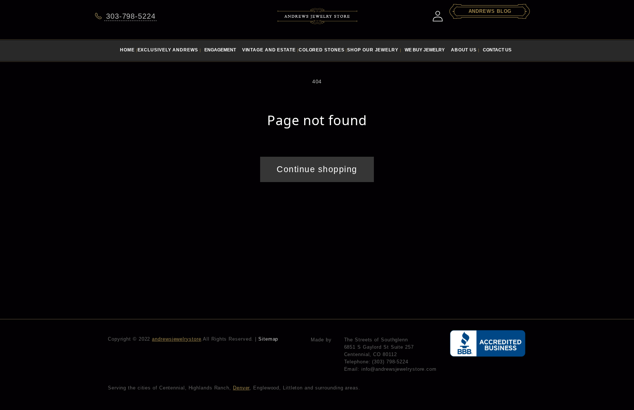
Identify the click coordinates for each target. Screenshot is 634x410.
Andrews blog (490, 11)
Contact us (497, 49)
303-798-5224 (131, 16)
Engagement (220, 49)
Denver (241, 388)
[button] (219, 48)
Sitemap (268, 339)
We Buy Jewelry (425, 49)
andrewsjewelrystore (176, 339)
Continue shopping (317, 169)
